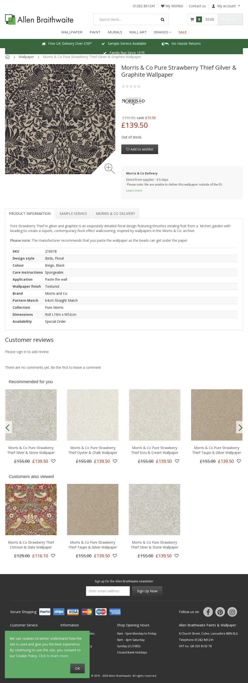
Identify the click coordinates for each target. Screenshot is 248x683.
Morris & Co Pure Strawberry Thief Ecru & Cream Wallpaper (154, 450)
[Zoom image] (110, 169)
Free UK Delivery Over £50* (68, 43)
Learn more (134, 190)
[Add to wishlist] (53, 461)
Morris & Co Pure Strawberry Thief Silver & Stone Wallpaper (31, 450)
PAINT (95, 32)
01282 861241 (144, 6)
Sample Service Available (125, 43)
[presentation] (7, 427)
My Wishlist (173, 6)
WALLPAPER (71, 32)
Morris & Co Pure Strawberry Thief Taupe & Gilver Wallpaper (216, 450)
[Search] (162, 19)
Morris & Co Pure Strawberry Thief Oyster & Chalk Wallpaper (92, 450)
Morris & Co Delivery (115, 213)
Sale (182, 32)
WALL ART (138, 32)
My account (226, 6)
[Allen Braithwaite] (39, 19)
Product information (30, 213)
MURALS (115, 32)
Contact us (197, 6)
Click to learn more (53, 655)
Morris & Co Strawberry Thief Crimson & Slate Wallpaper (31, 544)
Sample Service (73, 213)
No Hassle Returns (185, 43)
